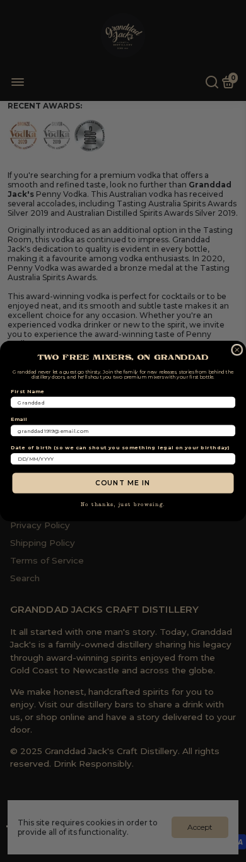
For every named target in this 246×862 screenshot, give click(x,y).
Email (19, 419)
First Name (28, 391)
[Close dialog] (237, 350)
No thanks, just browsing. (123, 504)
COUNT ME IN (123, 483)
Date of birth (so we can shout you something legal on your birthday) (120, 447)
